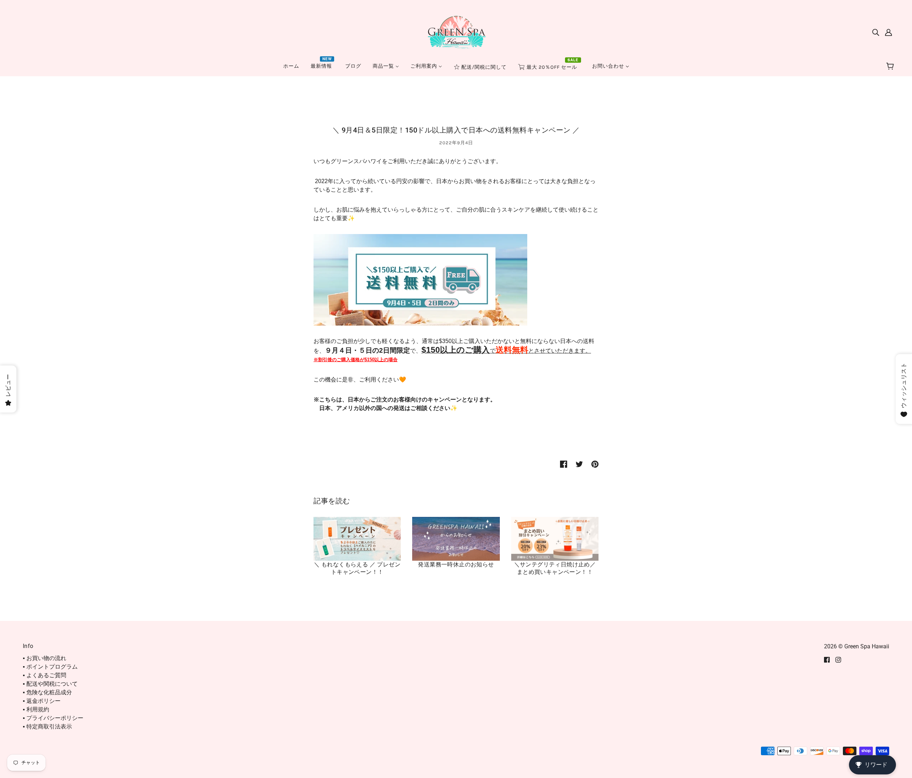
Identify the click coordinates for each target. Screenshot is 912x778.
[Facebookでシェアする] (563, 464)
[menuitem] (291, 66)
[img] (875, 32)
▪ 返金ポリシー (42, 700)
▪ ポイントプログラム (50, 666)
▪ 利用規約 (36, 709)
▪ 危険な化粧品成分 (47, 692)
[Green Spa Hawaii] (456, 31)
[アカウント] (888, 32)
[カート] (891, 67)
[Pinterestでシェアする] (595, 464)
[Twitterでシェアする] (579, 464)
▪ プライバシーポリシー (53, 718)
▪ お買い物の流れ (44, 658)
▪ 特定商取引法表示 (47, 726)
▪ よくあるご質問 (44, 675)
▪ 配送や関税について (50, 683)
